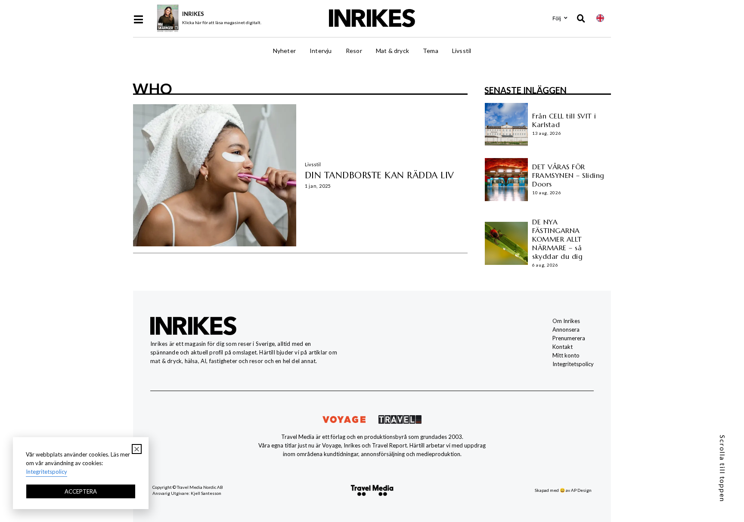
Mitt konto (566, 355)
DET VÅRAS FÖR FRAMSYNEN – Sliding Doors (568, 175)
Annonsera (566, 329)
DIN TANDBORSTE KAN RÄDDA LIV (379, 175)
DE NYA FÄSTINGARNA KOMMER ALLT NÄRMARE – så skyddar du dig (557, 239)
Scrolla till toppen (723, 468)
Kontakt (562, 346)
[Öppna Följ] (565, 18)
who (152, 88)
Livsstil (461, 50)
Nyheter (284, 50)
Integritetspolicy (573, 363)
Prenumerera (568, 338)
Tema (430, 50)
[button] (136, 449)
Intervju (321, 50)
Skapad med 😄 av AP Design (563, 490)
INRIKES (193, 13)
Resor (354, 50)
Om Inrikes (566, 320)
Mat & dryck (392, 50)
